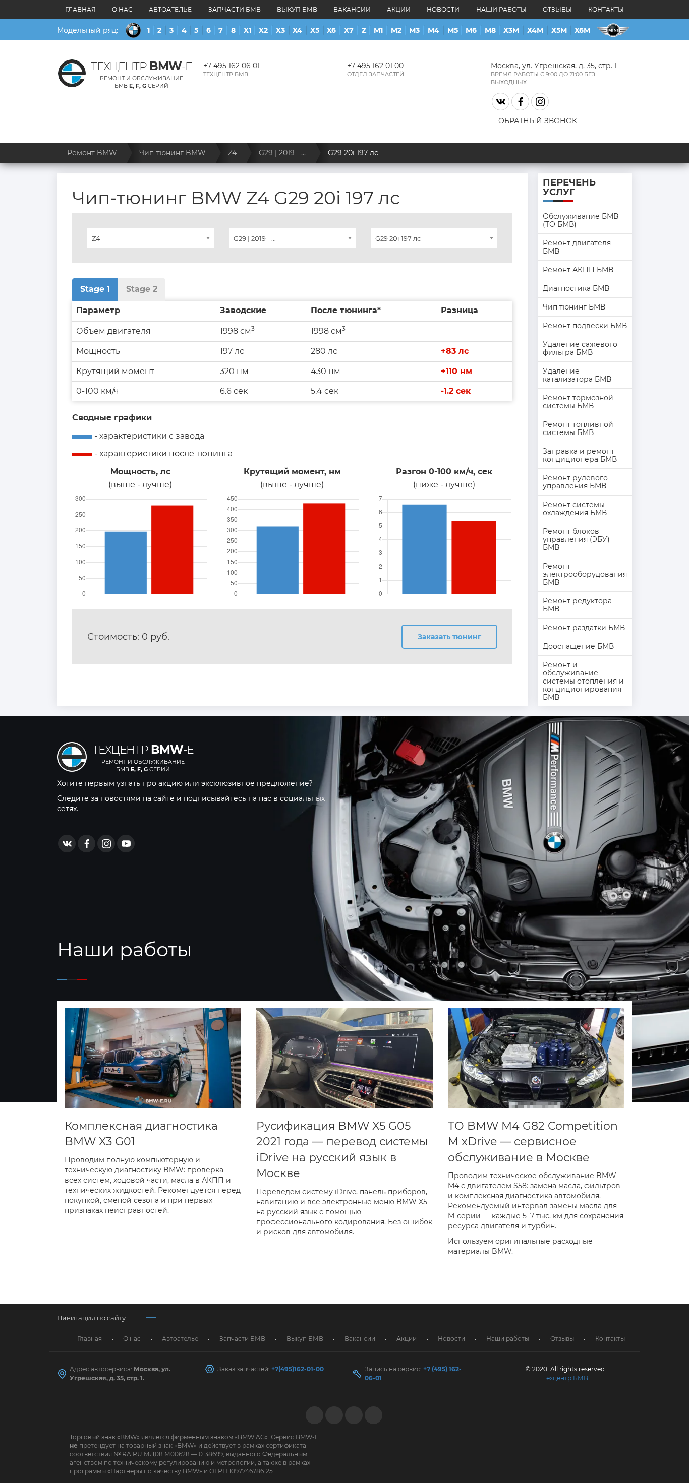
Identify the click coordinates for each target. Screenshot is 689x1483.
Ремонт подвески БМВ (585, 325)
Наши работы (501, 9)
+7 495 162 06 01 (231, 65)
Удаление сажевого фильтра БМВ (580, 348)
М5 (452, 30)
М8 (490, 30)
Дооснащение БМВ (578, 646)
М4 (433, 30)
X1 (247, 30)
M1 (378, 30)
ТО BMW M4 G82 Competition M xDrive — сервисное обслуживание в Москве (533, 1141)
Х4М (535, 30)
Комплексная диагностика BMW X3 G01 (141, 1133)
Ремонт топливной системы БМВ (578, 428)
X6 (331, 30)
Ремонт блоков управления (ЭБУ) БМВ (576, 539)
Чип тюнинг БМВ (574, 307)
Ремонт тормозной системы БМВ (578, 401)
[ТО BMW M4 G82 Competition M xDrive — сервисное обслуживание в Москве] (536, 1058)
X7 (349, 30)
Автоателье (170, 9)
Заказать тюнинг (449, 636)
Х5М (559, 30)
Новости (443, 9)
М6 (471, 30)
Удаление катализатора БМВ (577, 375)
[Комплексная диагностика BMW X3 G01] (153, 1058)
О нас (122, 9)
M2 (396, 30)
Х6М (582, 30)
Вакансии (352, 9)
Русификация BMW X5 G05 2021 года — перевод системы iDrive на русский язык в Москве (342, 1149)
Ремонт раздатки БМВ (584, 627)
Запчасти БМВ (234, 9)
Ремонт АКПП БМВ (578, 269)
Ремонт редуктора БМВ (577, 604)
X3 (280, 30)
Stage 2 (141, 289)
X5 (314, 30)
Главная (80, 9)
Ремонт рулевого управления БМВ (575, 481)
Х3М (511, 30)
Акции (399, 9)
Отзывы (557, 9)
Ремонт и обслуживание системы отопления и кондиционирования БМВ (583, 681)
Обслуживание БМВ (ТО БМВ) (580, 220)
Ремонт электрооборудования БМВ (585, 574)
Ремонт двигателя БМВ (577, 247)
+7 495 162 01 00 (375, 65)
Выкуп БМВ (297, 9)
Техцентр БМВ (565, 1378)
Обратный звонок (537, 121)
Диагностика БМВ (576, 288)
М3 (414, 30)
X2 (263, 30)
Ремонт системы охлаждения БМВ (575, 508)
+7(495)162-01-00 (297, 1369)
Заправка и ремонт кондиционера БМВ (580, 455)
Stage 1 (95, 289)
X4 (297, 30)
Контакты (606, 9)
